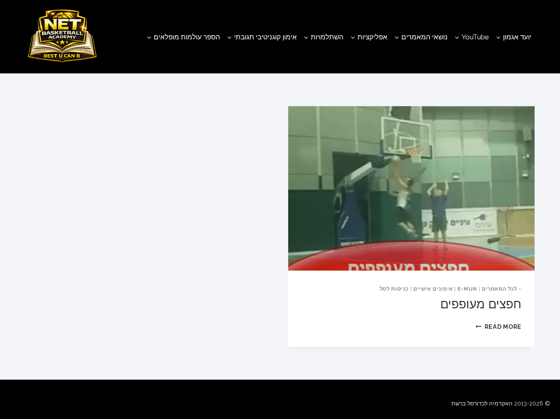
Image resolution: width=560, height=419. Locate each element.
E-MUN (467, 289)
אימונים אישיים (433, 289)
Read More (498, 326)
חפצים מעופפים (480, 304)
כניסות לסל (394, 289)
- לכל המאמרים (501, 289)
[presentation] (411, 188)
